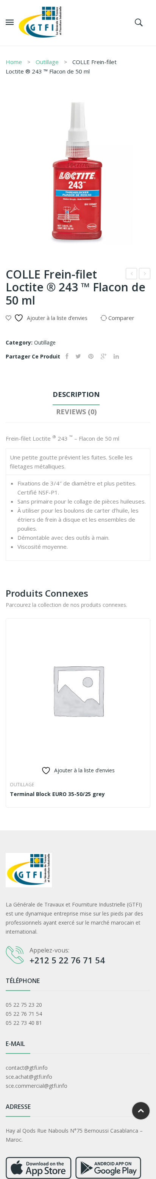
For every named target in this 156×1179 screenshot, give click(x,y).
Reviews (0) (76, 411)
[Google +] (103, 356)
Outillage (47, 62)
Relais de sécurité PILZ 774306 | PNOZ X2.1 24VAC (131, 274)
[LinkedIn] (116, 356)
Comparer (140, 794)
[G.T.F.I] (40, 22)
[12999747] (78, 173)
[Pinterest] (91, 356)
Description (76, 394)
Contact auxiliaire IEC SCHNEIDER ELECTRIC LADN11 (144, 274)
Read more (13, 794)
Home (14, 62)
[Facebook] (67, 356)
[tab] (76, 396)
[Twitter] (78, 356)
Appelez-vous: (49, 950)
